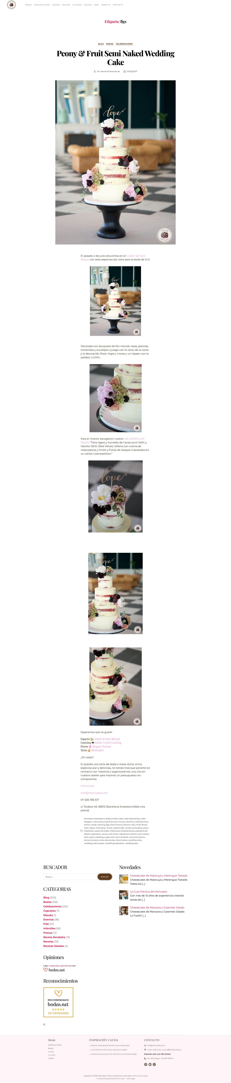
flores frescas (116, 825)
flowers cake (129, 825)
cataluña (130, 822)
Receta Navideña (54, 937)
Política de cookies (140, 1076)
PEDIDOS (66, 5)
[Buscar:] (69, 877)
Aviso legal (130, 1078)
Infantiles (49, 928)
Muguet (97, 746)
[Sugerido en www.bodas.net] (77, 1002)
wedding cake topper (94, 843)
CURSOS (56, 5)
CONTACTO (118, 5)
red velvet (113, 834)
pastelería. (96, 834)
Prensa (47, 932)
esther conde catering (94, 825)
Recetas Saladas (53, 945)
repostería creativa (128, 834)
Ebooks (48, 915)
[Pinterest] (150, 1064)
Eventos (48, 919)
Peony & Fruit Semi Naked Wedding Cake (115, 57)
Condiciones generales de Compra (111, 1078)
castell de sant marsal (114, 822)
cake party (98, 822)
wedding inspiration (114, 843)
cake (121, 818)
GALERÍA (88, 5)
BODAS (28, 5)
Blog (101, 44)
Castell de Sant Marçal (106, 739)
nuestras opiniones (60, 965)
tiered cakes (121, 840)
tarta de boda (121, 837)
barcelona (89, 818)
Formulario (87, 785)
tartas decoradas (107, 840)
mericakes (101, 828)
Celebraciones (124, 44)
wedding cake (135, 840)
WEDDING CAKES (42, 5)
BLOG (96, 5)
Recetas (48, 941)
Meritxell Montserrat (110, 71)
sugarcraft (109, 837)
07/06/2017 (132, 71)
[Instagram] (145, 1064)
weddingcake (131, 843)
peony (105, 834)
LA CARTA (77, 5)
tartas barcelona (137, 837)
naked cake (118, 828)
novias (128, 828)
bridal (115, 818)
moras (109, 828)
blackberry (99, 818)
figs (107, 825)
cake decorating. (132, 818)
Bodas (109, 44)
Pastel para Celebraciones (122, 831)
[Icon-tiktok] (154, 1064)
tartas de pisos (91, 840)
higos (92, 828)
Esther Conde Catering (108, 742)
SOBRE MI (106, 5)
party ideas (137, 828)
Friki (46, 923)
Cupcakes (49, 910)
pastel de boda (102, 831)
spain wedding (96, 837)
